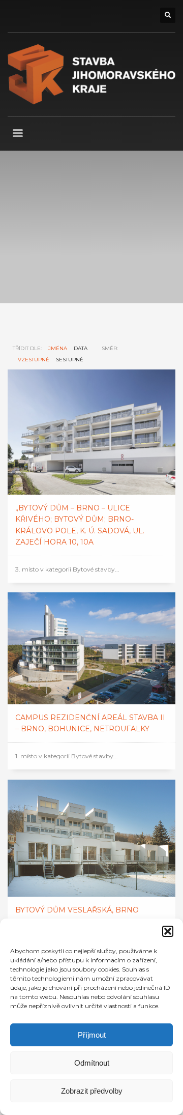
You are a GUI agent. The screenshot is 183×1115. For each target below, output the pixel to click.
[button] (168, 931)
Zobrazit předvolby (92, 1091)
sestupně (69, 359)
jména (57, 348)
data (80, 348)
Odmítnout (91, 1063)
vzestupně (33, 359)
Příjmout (92, 1035)
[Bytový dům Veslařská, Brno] (91, 838)
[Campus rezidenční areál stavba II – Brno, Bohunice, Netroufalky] (91, 648)
